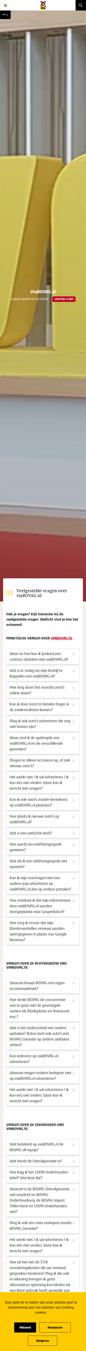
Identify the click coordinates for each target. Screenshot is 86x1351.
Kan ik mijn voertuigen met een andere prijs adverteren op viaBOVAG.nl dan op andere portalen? (40, 883)
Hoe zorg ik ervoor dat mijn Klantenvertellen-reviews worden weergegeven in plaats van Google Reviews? (38, 931)
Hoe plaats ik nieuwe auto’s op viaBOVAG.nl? (34, 819)
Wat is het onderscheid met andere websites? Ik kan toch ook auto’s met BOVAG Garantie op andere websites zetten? (39, 1036)
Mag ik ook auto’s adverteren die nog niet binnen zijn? (40, 723)
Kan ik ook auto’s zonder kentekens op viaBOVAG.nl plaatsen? (38, 802)
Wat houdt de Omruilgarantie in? (36, 1161)
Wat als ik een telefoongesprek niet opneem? (38, 864)
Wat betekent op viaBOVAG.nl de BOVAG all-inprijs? (36, 1147)
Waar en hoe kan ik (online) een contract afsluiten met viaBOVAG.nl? (39, 656)
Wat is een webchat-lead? (31, 833)
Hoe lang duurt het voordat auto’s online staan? (37, 690)
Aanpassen (55, 1327)
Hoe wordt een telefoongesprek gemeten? (36, 847)
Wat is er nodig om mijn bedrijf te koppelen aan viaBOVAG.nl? (36, 673)
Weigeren (42, 1340)
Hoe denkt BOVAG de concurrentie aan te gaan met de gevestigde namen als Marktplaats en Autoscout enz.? (40, 1008)
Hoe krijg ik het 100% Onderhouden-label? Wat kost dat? (39, 1175)
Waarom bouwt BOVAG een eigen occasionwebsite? (37, 985)
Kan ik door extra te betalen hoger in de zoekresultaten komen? (39, 707)
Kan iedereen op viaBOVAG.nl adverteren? (34, 1059)
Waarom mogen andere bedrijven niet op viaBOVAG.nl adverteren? (40, 1075)
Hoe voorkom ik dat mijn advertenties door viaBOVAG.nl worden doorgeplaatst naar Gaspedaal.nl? (40, 906)
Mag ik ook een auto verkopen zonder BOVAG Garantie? (41, 1225)
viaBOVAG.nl (61, 638)
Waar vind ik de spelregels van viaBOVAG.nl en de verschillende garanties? (36, 743)
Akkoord (25, 1327)
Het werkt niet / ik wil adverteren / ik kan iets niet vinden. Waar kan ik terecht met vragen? (39, 783)
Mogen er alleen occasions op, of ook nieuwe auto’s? (40, 763)
